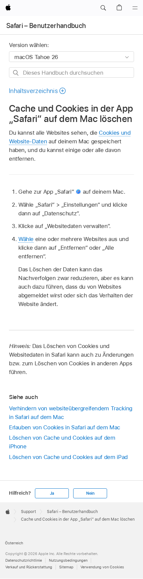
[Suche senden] (16, 72)
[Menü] (135, 8)
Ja (52, 493)
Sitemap (66, 567)
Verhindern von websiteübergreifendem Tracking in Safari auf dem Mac (70, 412)
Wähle (26, 239)
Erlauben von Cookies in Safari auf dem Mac (64, 427)
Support (28, 511)
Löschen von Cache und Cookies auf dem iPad (68, 457)
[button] (103, 8)
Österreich (14, 543)
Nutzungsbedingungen (68, 560)
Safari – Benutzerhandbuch (46, 26)
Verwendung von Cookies (102, 567)
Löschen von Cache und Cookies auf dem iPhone (62, 442)
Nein (90, 493)
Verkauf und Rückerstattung (28, 567)
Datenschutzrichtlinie (23, 560)
